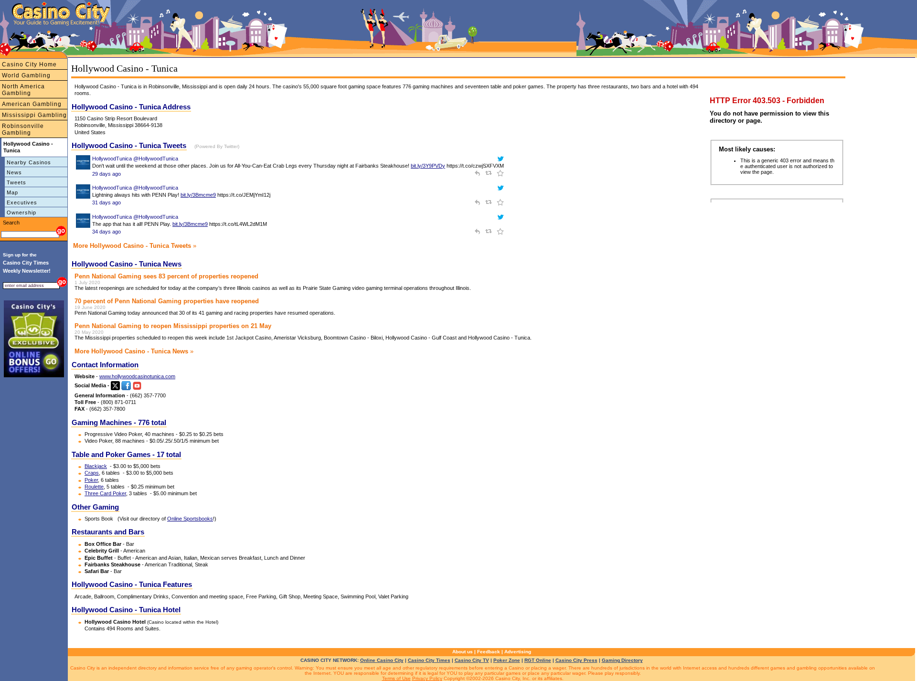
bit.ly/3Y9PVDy (428, 166)
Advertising (517, 651)
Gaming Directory (622, 660)
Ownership (21, 212)
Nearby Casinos (29, 162)
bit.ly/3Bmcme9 (198, 195)
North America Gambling (23, 89)
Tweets (16, 182)
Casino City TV (472, 660)
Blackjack (96, 466)
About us (462, 651)
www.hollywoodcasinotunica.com (137, 376)
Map (12, 192)
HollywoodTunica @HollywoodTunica (135, 158)
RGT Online (537, 660)
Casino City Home (29, 64)
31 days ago (106, 202)
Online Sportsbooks (190, 518)
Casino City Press (576, 660)
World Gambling (26, 75)
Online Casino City (382, 660)
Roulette (94, 486)
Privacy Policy (427, 678)
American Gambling (32, 104)
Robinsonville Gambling (23, 129)
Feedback (488, 651)
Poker (91, 480)
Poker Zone (506, 660)
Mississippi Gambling (34, 115)
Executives (22, 202)
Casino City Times (429, 660)
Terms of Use (396, 678)
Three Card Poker (105, 493)
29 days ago (106, 174)
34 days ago (106, 231)
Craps (92, 473)
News (14, 172)
